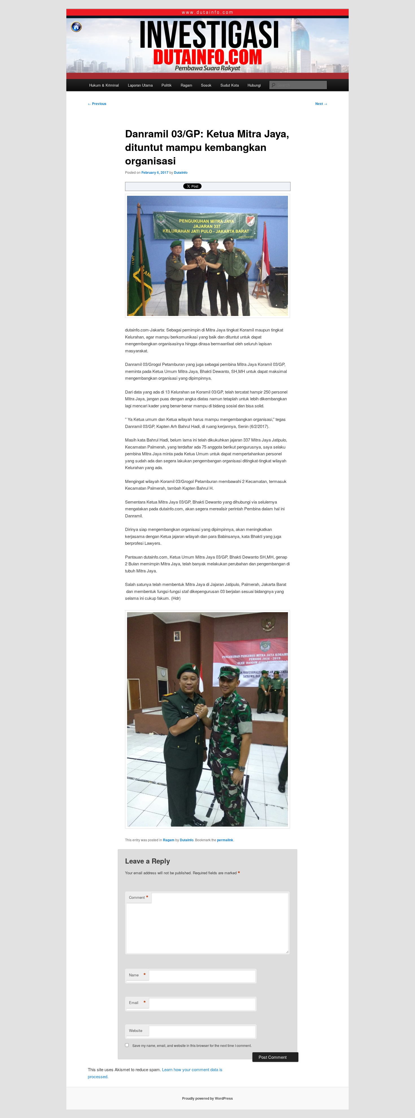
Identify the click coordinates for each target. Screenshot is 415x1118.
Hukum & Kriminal (104, 85)
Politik (166, 85)
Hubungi (254, 85)
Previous (97, 103)
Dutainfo (180, 172)
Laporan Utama (140, 85)
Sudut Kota (229, 85)
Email (137, 1002)
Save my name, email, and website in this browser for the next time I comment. (192, 1045)
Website (135, 1030)
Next (321, 103)
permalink (225, 839)
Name (137, 974)
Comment (138, 897)
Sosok (206, 85)
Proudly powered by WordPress (207, 1098)
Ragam (186, 85)
